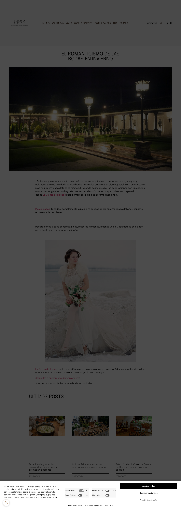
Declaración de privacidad (93, 505)
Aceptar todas (148, 486)
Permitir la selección (148, 500)
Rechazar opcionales (149, 493)
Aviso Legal (108, 505)
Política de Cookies (75, 505)
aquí (55, 497)
